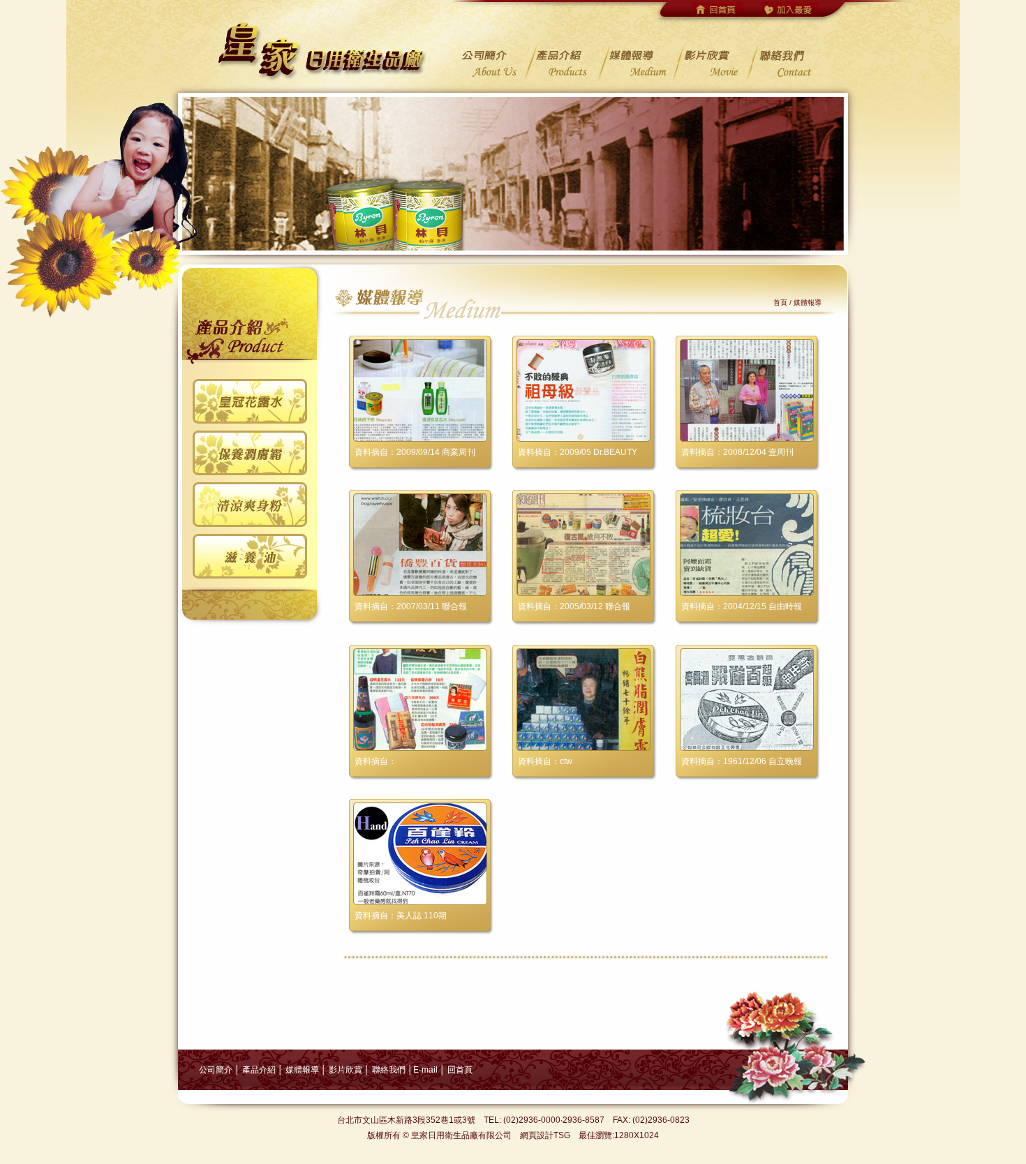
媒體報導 (302, 1070)
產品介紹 (259, 1070)
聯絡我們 (389, 1070)
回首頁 (460, 1070)
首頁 (780, 302)
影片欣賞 (344, 1070)
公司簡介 (215, 1070)
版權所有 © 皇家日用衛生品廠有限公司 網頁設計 (460, 1135)
